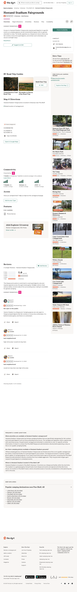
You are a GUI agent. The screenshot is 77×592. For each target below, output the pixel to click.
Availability (49, 22)
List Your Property (61, 2)
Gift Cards (6, 556)
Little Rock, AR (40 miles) (15, 490)
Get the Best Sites (48, 2)
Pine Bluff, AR (30, 8)
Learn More (7, 178)
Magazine (6, 562)
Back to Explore (8, 8)
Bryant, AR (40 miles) (13, 498)
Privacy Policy (38, 583)
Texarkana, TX (67, 62)
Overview (7, 22)
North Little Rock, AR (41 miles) (16, 496)
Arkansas (22, 8)
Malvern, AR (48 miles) (14, 492)
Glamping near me (44, 559)
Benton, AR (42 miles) (13, 501)
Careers (24, 562)
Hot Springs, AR (67, 60)
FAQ (42, 22)
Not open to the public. (11, 308)
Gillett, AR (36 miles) (13, 503)
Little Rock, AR (64, 58)
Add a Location (8, 553)
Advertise (24, 553)
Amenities (28, 22)
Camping (16, 8)
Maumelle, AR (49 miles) (14, 499)
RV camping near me (45, 553)
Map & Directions (17, 22)
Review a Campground (10, 550)
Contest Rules (29, 583)
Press (23, 559)
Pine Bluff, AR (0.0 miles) (14, 494)
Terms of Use (46, 583)
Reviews (36, 22)
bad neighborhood (10, 338)
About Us (24, 556)
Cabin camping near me (45, 556)
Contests (6, 559)
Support (24, 565)
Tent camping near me (45, 550)
